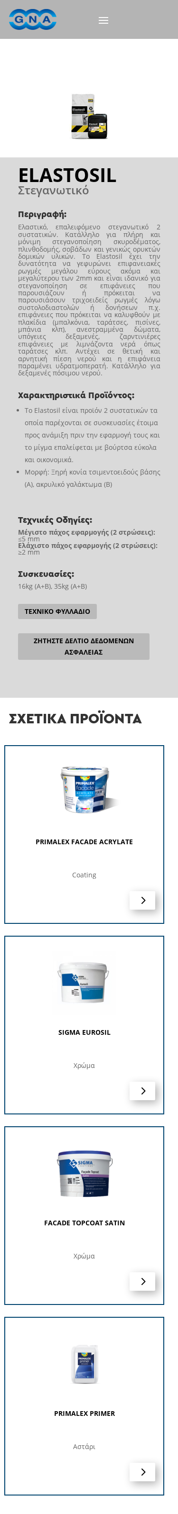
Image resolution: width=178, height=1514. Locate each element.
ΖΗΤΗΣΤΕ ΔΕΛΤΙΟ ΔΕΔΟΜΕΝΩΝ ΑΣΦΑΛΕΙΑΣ (84, 646)
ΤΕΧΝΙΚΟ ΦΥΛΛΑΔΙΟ (57, 611)
